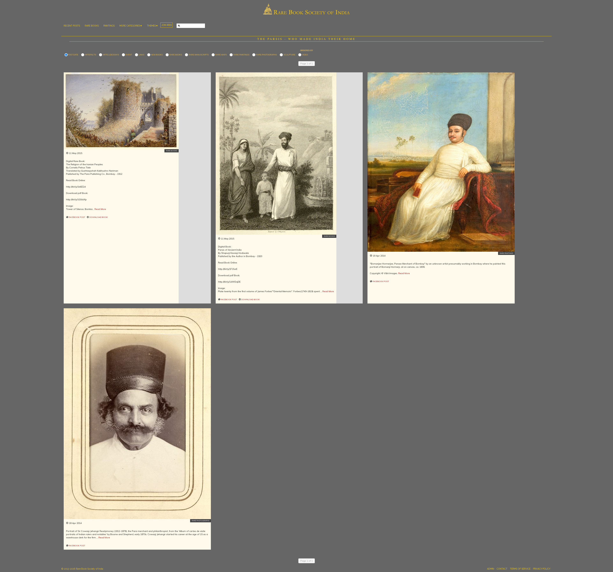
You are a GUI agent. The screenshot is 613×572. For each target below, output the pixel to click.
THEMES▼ (152, 25)
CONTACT (502, 569)
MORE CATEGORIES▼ (130, 25)
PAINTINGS (109, 25)
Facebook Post (76, 217)
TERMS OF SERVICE (520, 569)
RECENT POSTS (72, 25)
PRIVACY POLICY (542, 569)
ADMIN (490, 569)
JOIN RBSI (166, 25)
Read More (100, 209)
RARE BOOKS (92, 25)
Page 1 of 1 (306, 63)
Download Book (98, 217)
